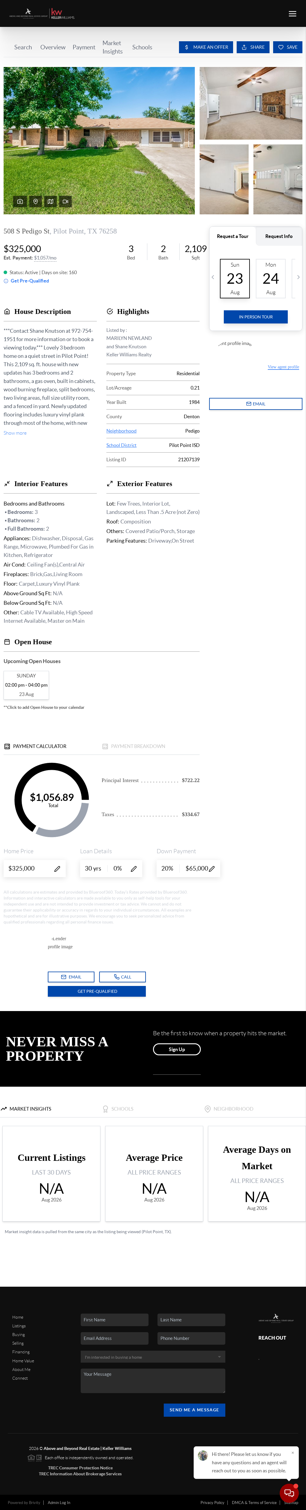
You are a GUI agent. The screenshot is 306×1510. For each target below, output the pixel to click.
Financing (21, 1351)
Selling (18, 1343)
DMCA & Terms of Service (254, 1502)
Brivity (34, 1502)
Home (17, 1317)
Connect (20, 1378)
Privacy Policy (212, 1502)
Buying (18, 1334)
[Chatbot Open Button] (289, 1493)
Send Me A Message (194, 1409)
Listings (19, 1325)
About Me (21, 1369)
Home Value (23, 1360)
